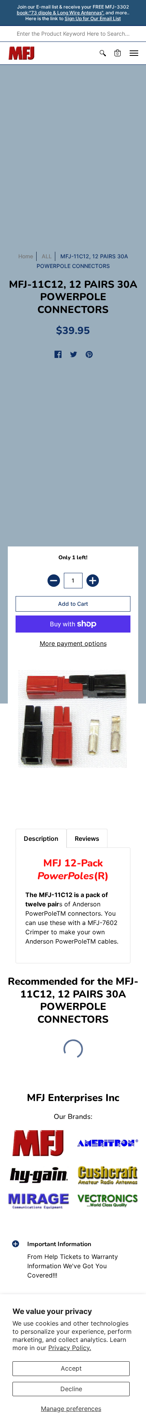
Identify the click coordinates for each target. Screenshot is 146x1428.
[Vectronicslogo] (108, 1201)
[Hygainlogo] (38, 1175)
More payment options (73, 643)
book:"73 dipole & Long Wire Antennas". (60, 13)
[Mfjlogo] (38, 1143)
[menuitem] (102, 53)
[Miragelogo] (38, 1201)
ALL (47, 256)
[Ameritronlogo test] (108, 1143)
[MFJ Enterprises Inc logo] (21, 53)
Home (25, 256)
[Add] (92, 580)
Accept (71, 1368)
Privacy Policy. (69, 1348)
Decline (71, 1389)
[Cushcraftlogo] (108, 1175)
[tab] (24, 802)
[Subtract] (53, 580)
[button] (102, 53)
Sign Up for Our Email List (93, 18)
